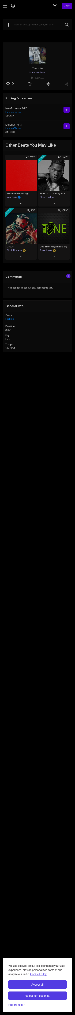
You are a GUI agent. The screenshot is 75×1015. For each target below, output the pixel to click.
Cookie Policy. (38, 974)
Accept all (37, 984)
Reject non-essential (37, 996)
